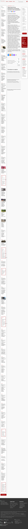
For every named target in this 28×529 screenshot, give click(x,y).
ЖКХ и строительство (13, 505)
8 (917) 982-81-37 (25, 43)
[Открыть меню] (26, 1)
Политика (13, 504)
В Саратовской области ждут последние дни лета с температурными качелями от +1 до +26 (24, 28)
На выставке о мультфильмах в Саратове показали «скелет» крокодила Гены (24, 13)
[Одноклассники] (12, 11)
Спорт (14, 506)
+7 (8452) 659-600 (22, 505)
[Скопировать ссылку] (15, 11)
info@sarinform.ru (24, 46)
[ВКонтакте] (11, 11)
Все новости (2, 7)
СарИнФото (11, 507)
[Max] (22, 43)
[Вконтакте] (4, 522)
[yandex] (4, 524)
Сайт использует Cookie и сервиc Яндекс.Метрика (6, 517)
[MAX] (14, 11)
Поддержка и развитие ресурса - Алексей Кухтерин (18, 522)
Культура (11, 506)
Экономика (16, 504)
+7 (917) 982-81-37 (21, 504)
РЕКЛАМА (21, 507)
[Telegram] (13, 11)
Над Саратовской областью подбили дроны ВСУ (24, 24)
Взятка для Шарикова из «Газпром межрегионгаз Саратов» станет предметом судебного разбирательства (24, 19)
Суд (10, 504)
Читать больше (24, 33)
